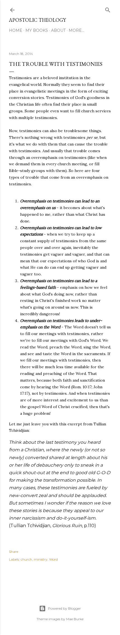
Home (15, 30)
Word (53, 559)
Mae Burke (74, 619)
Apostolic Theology (37, 20)
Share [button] (13, 551)
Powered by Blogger (64, 608)
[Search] (107, 8)
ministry (40, 559)
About (58, 30)
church (26, 559)
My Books (36, 30)
